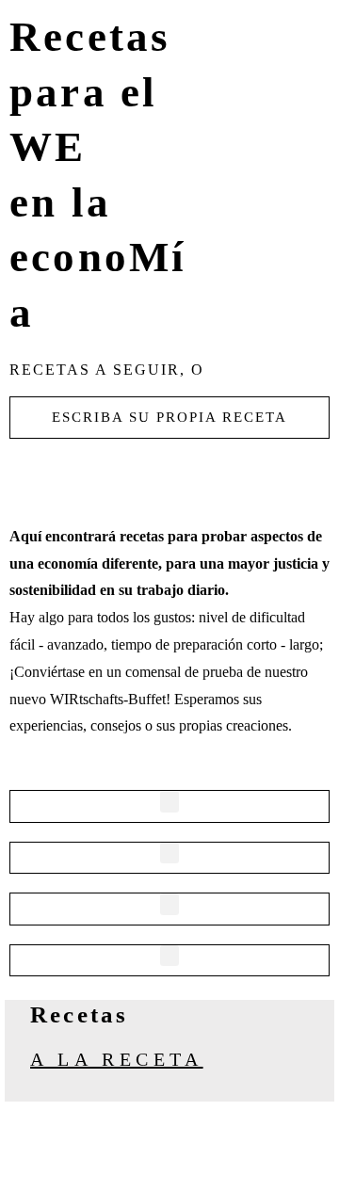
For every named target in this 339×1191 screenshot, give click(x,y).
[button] (169, 802)
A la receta (116, 1059)
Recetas (79, 1014)
